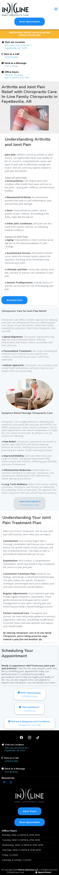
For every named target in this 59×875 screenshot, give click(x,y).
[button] (56, 9)
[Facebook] (21, 737)
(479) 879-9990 (11, 57)
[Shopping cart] (10, 782)
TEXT (7, 66)
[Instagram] (29, 737)
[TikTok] (38, 737)
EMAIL (15, 66)
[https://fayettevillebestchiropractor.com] (15, 9)
